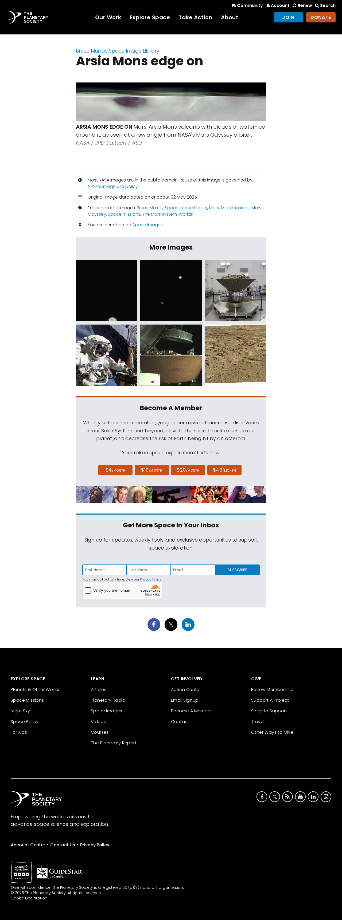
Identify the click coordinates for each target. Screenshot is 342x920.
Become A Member (191, 711)
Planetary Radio (108, 700)
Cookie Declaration (29, 898)
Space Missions (27, 700)
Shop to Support (269, 711)
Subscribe (237, 569)
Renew (305, 5)
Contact (180, 721)
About (230, 17)
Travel (257, 721)
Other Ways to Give (272, 732)
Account (280, 5)
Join (288, 17)
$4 (116, 470)
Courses (100, 732)
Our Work (108, 17)
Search (328, 5)
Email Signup (185, 700)
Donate (320, 17)
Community (250, 5)
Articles (98, 689)
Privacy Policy (151, 579)
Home (122, 225)
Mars (214, 208)
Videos (98, 721)
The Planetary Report (114, 743)
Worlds (186, 214)
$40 (224, 470)
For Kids (19, 732)
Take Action (195, 17)
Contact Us (62, 845)
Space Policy (25, 721)
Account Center (28, 845)
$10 (151, 470)
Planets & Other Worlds (36, 689)
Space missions (124, 214)
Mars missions (235, 208)
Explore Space (150, 17)
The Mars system (159, 214)
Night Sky (20, 711)
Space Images (148, 225)
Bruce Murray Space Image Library (117, 51)
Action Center (186, 689)
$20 (188, 470)
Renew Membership (272, 689)
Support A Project (270, 700)
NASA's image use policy (113, 186)
